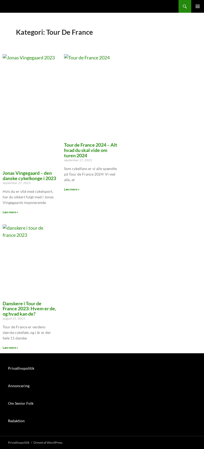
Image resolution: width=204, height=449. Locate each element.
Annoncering (18, 385)
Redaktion (16, 421)
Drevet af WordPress (47, 442)
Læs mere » (10, 212)
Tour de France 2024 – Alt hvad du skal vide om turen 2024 (90, 150)
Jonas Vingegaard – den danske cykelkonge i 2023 (29, 175)
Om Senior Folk (20, 403)
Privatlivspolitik (21, 368)
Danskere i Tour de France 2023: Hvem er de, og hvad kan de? (29, 308)
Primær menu (197, 6)
